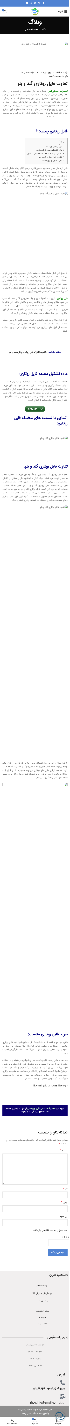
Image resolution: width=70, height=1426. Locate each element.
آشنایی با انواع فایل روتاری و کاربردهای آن (28, 352)
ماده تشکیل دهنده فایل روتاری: (49, 150)
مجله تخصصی (31, 29)
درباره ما (42, 1317)
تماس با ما (42, 1324)
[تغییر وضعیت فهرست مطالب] (60, 142)
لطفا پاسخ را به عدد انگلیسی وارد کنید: (50, 1230)
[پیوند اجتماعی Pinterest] (35, 3)
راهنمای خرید (42, 1301)
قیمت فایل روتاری (35, 409)
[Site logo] (35, 12)
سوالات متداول (42, 1286)
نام (65, 1189)
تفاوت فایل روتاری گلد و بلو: (50, 157)
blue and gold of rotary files (48, 1086)
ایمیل (64, 1202)
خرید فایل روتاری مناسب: (51, 160)
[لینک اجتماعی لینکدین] (31, 3)
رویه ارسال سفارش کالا (42, 1293)
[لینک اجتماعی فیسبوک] (43, 3)
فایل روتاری (62, 298)
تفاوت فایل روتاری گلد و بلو (46, 466)
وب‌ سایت (63, 1216)
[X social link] (39, 3)
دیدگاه (64, 1151)
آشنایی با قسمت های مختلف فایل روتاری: (44, 154)
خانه (43, 29)
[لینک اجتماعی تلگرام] (27, 3)
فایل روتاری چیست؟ (53, 147)
